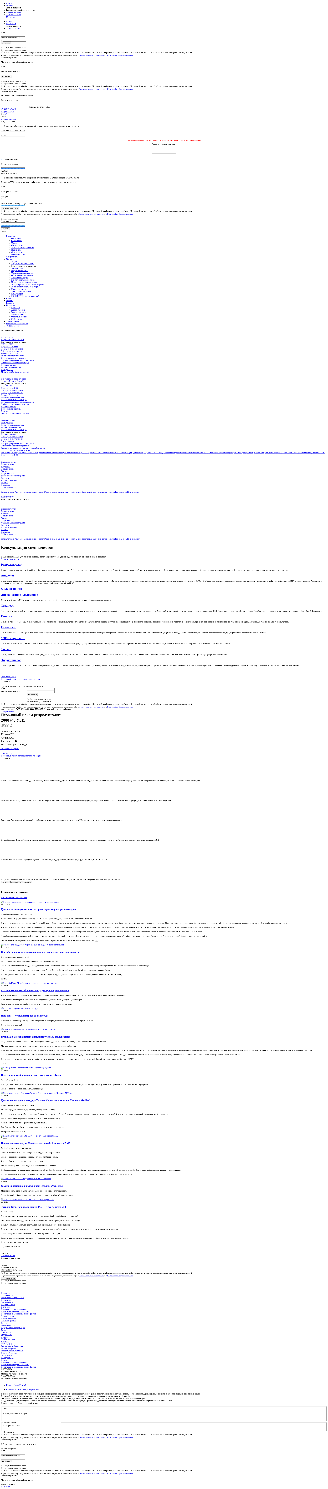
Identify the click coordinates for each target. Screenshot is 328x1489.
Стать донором (7, 441)
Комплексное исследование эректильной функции (23, 448)
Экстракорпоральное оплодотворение (17, 360)
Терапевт (5, 478)
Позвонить (6, 1487)
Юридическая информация (13, 1328)
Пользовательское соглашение (14, 1309)
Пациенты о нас (8, 1304)
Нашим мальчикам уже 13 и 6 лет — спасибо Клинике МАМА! (36, 1143)
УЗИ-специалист (8, 487)
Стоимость (6, 1332)
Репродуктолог (7, 464)
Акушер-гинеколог (9, 480)
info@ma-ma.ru (7, 711)
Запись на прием (8, 1348)
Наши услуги (7, 337)
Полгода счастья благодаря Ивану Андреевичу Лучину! (32, 1075)
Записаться (6, 77)
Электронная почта (11, 1425)
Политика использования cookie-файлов (18, 1314)
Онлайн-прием (7, 469)
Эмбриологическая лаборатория (15, 363)
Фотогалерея (6, 1344)
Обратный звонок (9, 1353)
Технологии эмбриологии (12, 1298)
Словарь (4, 1323)
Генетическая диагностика (12, 356)
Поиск (4, 1360)
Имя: (3, 186)
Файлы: (4, 1265)
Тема (5, 1408)
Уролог (4, 471)
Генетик (4, 483)
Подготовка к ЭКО (9, 346)
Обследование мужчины (12, 351)
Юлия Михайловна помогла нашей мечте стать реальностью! (35, 1036)
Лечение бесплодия (9, 353)
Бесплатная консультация (12, 1351)
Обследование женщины (12, 349)
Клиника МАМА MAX (16, 1385)
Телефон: (5, 196)
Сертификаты (7, 1302)
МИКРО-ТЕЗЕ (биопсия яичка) (15, 372)
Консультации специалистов (13, 379)
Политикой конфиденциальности (120, 55)
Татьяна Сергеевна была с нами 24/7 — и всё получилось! (33, 1207)
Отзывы (9, 5)
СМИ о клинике (8, 1339)
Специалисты (7, 1295)
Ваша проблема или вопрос (15, 1413)
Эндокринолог (7, 473)
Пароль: (4, 135)
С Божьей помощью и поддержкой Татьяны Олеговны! (32, 1185)
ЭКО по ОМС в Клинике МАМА (15, 450)
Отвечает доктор (8, 1321)
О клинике (6, 1293)
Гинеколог (5, 485)
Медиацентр (6, 1334)
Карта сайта (6, 1307)
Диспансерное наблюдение (13, 476)
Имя (3, 33)
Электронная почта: (9, 191)
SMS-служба (6, 1355)
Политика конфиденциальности (15, 1311)
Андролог (5, 466)
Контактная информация (12, 1346)
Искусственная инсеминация (14, 358)
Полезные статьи (8, 1318)
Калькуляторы (7, 1358)
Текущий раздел (8, 420)
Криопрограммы (8, 365)
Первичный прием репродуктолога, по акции (21, 679)
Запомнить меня (11, 160)
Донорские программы (11, 367)
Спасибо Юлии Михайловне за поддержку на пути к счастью (35, 990)
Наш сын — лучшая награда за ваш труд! (24, 1015)
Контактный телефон (10, 38)
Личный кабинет (8, 119)
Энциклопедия (7, 111)
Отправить (6, 43)
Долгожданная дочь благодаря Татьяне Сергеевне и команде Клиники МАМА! (45, 1100)
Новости (5, 1341)
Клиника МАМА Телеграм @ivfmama (22, 1389)
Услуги (4, 1330)
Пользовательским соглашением (91, 55)
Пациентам (6, 1300)
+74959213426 (12, 326)
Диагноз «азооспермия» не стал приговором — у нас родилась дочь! (39, 909)
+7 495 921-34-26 (13, 15)
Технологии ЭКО (8, 1325)
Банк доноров (7, 369)
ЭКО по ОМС (7, 344)
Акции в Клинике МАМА (12, 339)
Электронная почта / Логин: (13, 130)
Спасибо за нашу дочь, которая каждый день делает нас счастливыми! (40, 952)
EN (5, 114)
